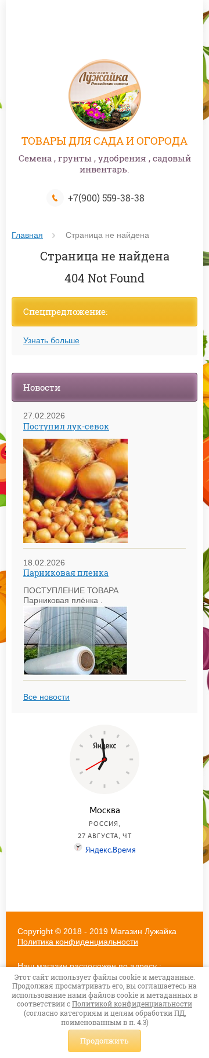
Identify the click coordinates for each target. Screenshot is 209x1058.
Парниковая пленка (66, 572)
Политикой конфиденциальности (132, 1003)
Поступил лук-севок (66, 426)
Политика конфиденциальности (77, 941)
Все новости (46, 696)
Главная (27, 235)
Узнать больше (51, 340)
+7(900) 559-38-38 (106, 198)
